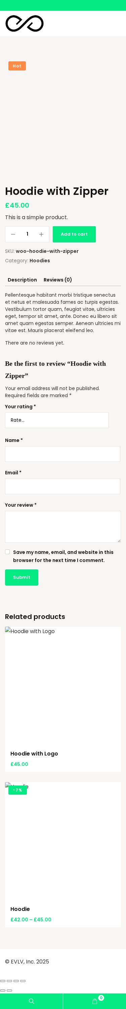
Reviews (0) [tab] (58, 279)
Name (14, 440)
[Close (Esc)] (23, 981)
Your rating (20, 406)
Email (13, 472)
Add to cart (74, 234)
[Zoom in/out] (2, 981)
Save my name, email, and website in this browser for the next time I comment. (63, 556)
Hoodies (40, 260)
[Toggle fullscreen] (9, 981)
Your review (21, 505)
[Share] (16, 981)
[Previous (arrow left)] (2, 990)
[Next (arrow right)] (9, 990)
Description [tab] (22, 279)
